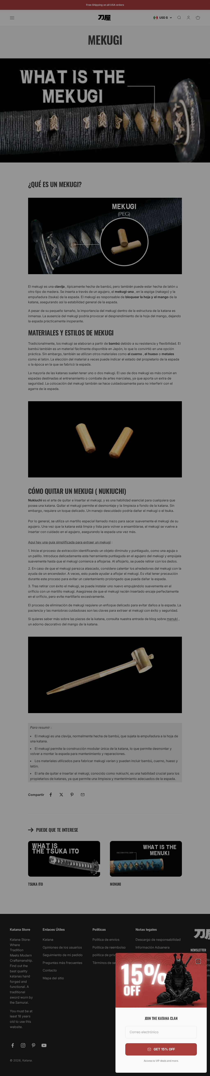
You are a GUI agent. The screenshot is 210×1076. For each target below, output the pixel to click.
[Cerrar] (198, 961)
